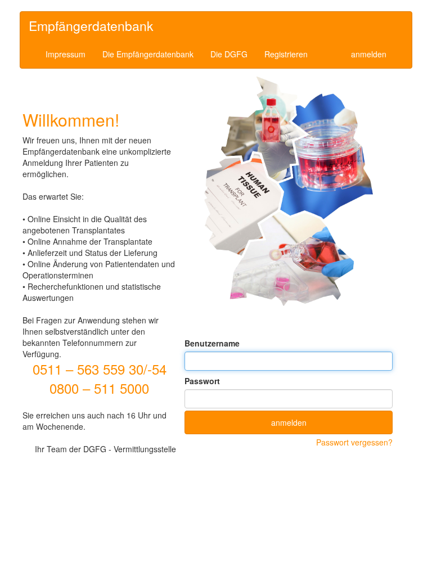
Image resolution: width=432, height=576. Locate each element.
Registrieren (286, 54)
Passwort (202, 380)
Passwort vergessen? (354, 442)
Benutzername (212, 343)
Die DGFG (229, 54)
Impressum (66, 54)
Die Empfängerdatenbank (148, 54)
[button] (288, 422)
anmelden (368, 54)
